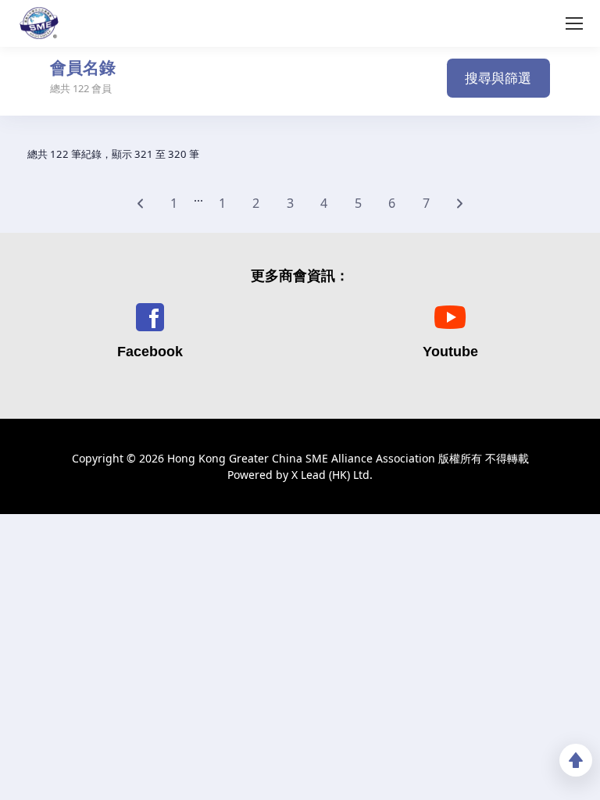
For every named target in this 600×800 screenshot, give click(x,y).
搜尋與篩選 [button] (498, 78)
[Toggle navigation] (281, 84)
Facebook (150, 351)
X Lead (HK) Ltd (330, 474)
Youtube (450, 351)
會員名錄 (83, 68)
